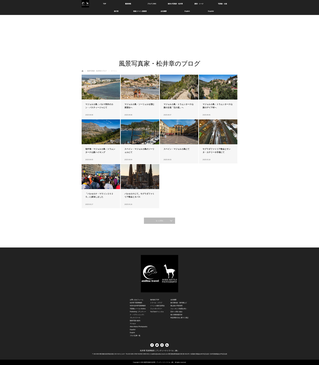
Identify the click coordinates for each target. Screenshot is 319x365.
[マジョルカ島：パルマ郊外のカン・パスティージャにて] (101, 87)
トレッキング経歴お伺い (178, 309)
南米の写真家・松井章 (175, 4)
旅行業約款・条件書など (178, 303)
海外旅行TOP (154, 300)
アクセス (133, 323)
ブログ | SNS (151, 4)
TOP (104, 4)
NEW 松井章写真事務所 (138, 306)
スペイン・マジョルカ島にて (177, 149)
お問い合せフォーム (136, 300)
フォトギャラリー (156, 309)
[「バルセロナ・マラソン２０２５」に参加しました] (101, 176)
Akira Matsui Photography (138, 326)
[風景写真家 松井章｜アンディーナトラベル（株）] (85, 3)
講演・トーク (199, 4)
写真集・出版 (222, 4)
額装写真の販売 (135, 321)
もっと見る (159, 221)
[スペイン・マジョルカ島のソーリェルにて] (140, 131)
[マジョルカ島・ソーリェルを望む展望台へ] (140, 87)
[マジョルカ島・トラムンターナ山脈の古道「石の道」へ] (179, 87)
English (187, 11)
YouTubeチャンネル (157, 312)
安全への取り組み (176, 312)
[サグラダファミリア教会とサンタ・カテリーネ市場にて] (218, 131)
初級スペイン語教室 (140, 11)
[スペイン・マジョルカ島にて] (179, 131)
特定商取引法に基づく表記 (179, 318)
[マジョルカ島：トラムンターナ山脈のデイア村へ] (218, 87)
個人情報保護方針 (176, 315)
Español (132, 329)
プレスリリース (135, 318)
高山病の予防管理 (176, 306)
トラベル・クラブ (156, 303)
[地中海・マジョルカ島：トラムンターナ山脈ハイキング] (101, 131)
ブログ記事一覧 (135, 335)
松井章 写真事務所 (136, 303)
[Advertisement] (159, 41)
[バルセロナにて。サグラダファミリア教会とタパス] (140, 176)
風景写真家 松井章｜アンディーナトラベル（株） (159, 362)
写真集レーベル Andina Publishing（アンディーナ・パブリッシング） (138, 312)
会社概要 (164, 11)
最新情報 (128, 4)
